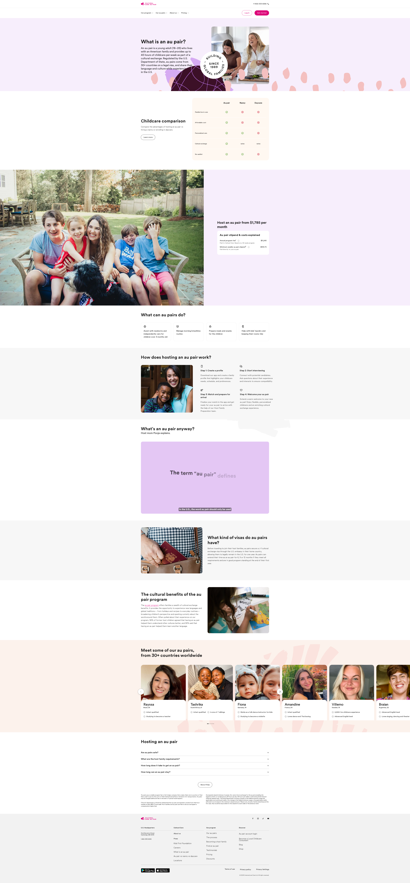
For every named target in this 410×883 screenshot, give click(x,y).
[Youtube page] (268, 818)
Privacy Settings (262, 869)
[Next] (280, 692)
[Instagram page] (258, 818)
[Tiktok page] (263, 818)
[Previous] (141, 692)
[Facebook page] (253, 818)
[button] (247, 12)
